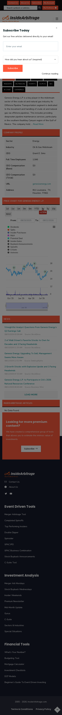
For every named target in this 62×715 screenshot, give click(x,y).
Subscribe (13, 68)
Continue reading (50, 73)
